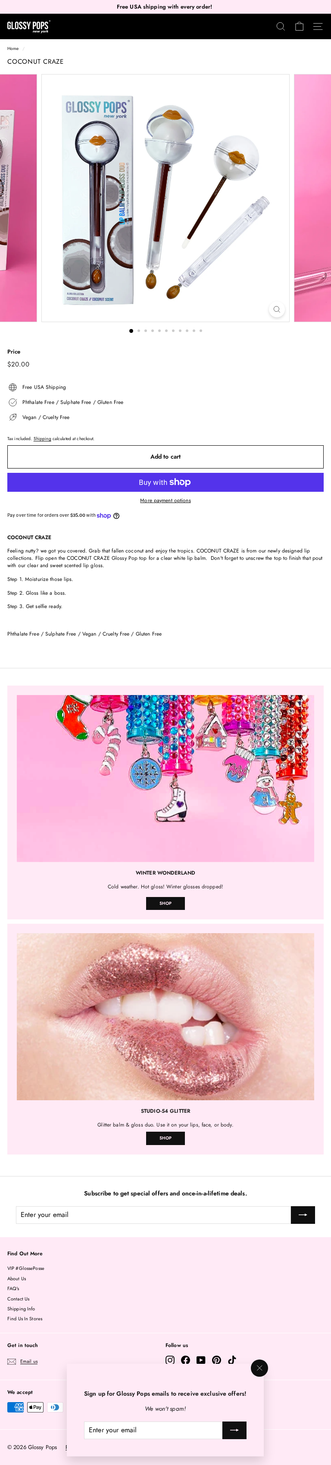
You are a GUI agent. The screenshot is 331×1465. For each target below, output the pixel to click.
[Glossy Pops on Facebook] (185, 1360)
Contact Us (18, 1298)
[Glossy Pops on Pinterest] (216, 1360)
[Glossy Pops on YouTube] (201, 1360)
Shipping (42, 438)
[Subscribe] (235, 1430)
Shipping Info (21, 1308)
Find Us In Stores (24, 1318)
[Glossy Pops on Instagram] (170, 1360)
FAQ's (13, 1288)
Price (14, 352)
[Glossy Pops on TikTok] (232, 1360)
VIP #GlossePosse (25, 1268)
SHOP (165, 903)
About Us (16, 1278)
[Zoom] (277, 309)
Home (13, 48)
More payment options (165, 500)
